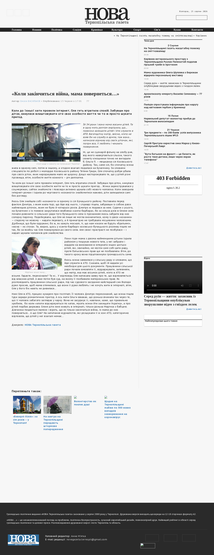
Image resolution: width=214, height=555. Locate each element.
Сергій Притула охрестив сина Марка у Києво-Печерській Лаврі (172, 145)
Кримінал (97, 29)
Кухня (177, 29)
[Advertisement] (73, 62)
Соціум (77, 29)
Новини (36, 29)
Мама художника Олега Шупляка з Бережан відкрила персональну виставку (171, 74)
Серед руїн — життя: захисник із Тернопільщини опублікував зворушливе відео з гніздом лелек (172, 85)
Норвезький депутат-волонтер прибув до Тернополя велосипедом (169, 120)
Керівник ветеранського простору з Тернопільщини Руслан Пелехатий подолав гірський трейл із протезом (170, 62)
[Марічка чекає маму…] (37, 253)
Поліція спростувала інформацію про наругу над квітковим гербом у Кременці (171, 106)
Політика (56, 29)
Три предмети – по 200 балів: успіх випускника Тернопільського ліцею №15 (172, 134)
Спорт (137, 29)
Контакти (197, 29)
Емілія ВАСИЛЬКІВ (30, 101)
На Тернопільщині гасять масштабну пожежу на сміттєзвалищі (172, 50)
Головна (17, 29)
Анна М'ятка (78, 536)
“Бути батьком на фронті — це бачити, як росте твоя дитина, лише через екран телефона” (169, 157)
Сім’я (157, 29)
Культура (117, 29)
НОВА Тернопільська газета (43, 324)
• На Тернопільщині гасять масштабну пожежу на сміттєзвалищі (147, 35)
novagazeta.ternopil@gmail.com (87, 539)
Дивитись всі (193, 168)
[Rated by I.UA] (147, 545)
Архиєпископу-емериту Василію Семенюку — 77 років (173, 95)
